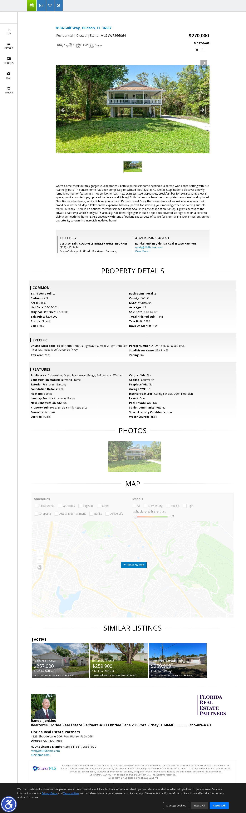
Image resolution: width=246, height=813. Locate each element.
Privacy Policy (49, 793)
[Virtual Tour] (59, 5)
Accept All (219, 805)
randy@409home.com (149, 247)
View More (141, 251)
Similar (9, 92)
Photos (8, 63)
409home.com (40, 755)
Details (8, 48)
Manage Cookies (176, 805)
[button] (8, 804)
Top (8, 33)
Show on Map (135, 565)
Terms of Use (71, 793)
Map (8, 77)
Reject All (199, 805)
